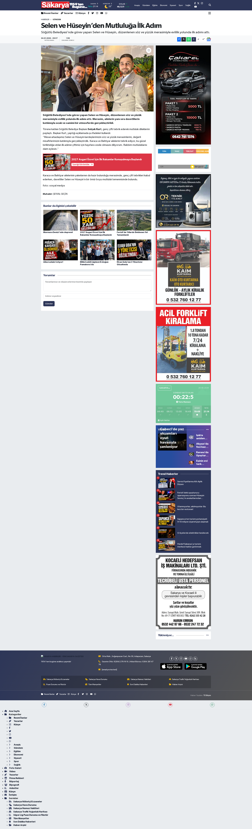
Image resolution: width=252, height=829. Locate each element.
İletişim (13, 795)
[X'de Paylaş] (183, 39)
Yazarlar (68, 13)
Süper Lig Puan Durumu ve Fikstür (30, 815)
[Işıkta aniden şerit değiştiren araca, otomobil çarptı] (191, 437)
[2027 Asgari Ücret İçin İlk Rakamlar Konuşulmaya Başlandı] (97, 220)
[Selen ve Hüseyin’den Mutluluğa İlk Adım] (97, 78)
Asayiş (16, 745)
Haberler (45, 20)
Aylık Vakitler (165, 420)
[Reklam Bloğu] (183, 95)
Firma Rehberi (16, 778)
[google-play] (195, 666)
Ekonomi (18, 755)
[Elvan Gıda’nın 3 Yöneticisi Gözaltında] (134, 250)
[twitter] (86, 705)
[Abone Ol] (208, 39)
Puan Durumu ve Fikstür (56, 684)
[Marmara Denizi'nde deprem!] (60, 220)
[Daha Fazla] (194, 39)
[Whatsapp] (190, 659)
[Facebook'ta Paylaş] (179, 39)
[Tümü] (207, 635)
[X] (176, 659)
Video (12, 771)
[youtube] (170, 705)
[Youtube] (186, 659)
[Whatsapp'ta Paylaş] (188, 39)
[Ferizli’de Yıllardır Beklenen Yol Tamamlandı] (134, 220)
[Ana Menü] (209, 13)
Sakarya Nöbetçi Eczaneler (58, 679)
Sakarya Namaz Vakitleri (141, 679)
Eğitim (17, 751)
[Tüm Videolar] (207, 430)
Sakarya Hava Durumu (98, 679)
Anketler (14, 788)
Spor (16, 761)
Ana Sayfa (14, 711)
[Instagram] (181, 659)
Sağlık (16, 765)
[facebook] (44, 705)
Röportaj (14, 781)
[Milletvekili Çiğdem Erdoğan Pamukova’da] (97, 250)
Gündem (18, 748)
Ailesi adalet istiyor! (53, 262)
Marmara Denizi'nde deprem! (58, 232)
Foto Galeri (15, 768)
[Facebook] (171, 659)
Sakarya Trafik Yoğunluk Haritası (185, 679)
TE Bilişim (207, 695)
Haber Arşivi (177, 684)
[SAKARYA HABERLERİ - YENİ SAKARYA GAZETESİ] (64, 5)
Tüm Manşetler (94, 684)
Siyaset (17, 758)
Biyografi (14, 785)
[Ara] (210, 5)
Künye (82, 13)
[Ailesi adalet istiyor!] (60, 250)
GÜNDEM (57, 20)
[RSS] (195, 659)
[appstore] (171, 666)
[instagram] (128, 705)
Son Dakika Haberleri (139, 684)
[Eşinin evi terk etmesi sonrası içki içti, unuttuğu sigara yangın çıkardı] (191, 462)
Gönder (49, 304)
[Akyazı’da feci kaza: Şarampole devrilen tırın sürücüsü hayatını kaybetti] (191, 445)
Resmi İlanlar (51, 13)
